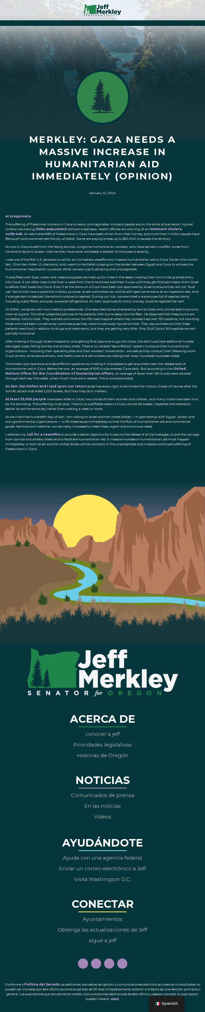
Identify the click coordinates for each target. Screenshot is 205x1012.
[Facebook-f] (83, 964)
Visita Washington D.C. (102, 879)
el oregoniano (18, 216)
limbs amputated (51, 229)
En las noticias (102, 806)
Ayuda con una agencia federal (102, 857)
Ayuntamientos (102, 919)
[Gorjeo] (122, 964)
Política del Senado (42, 984)
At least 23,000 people (25, 399)
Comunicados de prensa (102, 795)
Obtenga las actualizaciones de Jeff (102, 929)
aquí (115, 999)
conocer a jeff (102, 734)
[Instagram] (96, 964)
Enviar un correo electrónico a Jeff (102, 868)
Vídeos (102, 816)
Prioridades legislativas (102, 744)
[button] (102, 21)
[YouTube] (109, 964)
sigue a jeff (102, 940)
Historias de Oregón (102, 755)
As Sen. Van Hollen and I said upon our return (46, 386)
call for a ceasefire (43, 434)
